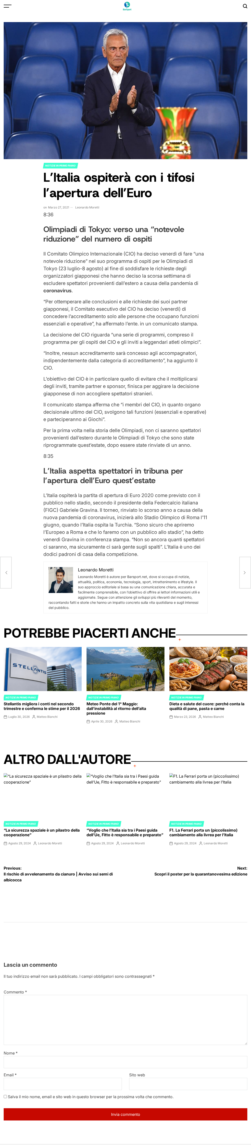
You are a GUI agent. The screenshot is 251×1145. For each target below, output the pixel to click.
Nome (11, 1053)
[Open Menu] (8, 6)
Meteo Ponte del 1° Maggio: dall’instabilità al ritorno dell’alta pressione (116, 708)
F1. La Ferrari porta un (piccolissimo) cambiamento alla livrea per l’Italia (203, 832)
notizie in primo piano (60, 165)
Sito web (137, 1074)
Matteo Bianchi (47, 717)
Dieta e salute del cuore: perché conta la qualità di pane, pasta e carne (206, 706)
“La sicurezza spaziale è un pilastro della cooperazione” (42, 832)
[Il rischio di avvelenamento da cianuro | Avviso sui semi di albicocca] (6, 573)
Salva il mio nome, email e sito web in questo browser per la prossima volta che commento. (91, 1096)
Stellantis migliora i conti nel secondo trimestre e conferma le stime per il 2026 (42, 706)
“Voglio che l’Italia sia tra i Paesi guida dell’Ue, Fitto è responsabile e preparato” (125, 832)
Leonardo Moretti (87, 207)
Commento (15, 992)
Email (10, 1074)
